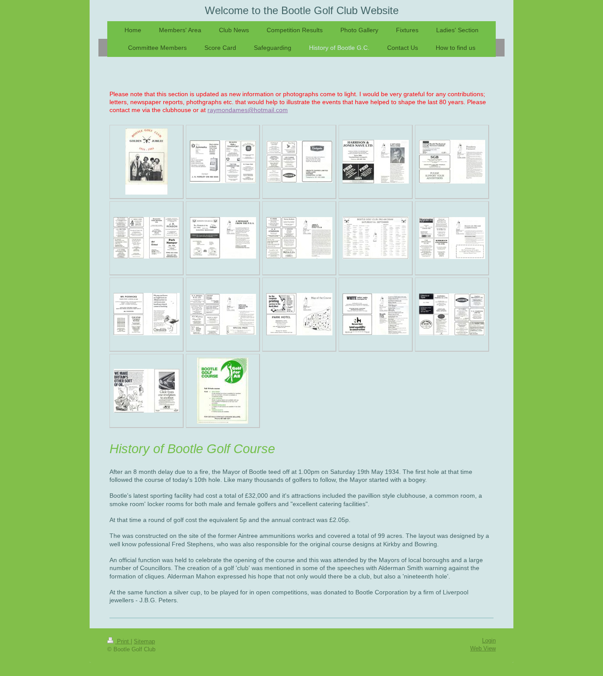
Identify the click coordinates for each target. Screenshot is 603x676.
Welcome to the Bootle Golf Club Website (302, 10)
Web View (483, 649)
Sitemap (144, 641)
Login (489, 641)
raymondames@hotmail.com (247, 110)
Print (123, 641)
